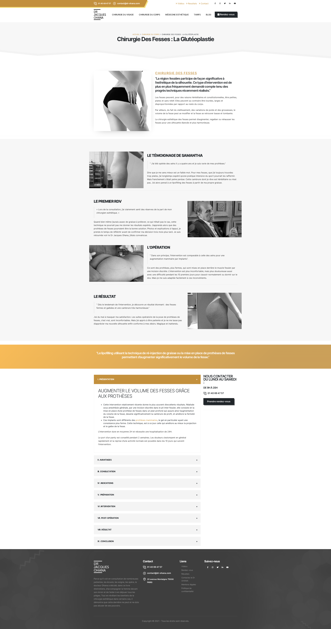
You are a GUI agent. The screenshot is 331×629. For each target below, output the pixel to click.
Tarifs (197, 14)
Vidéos (180, 3)
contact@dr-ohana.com (128, 3)
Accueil (136, 34)
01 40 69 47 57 (104, 3)
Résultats (185, 574)
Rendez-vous (187, 570)
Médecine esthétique (177, 14)
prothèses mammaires (146, 420)
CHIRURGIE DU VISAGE (123, 14)
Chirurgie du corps (149, 14)
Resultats (192, 3)
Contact (204, 3)
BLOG (208, 14)
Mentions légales (188, 584)
